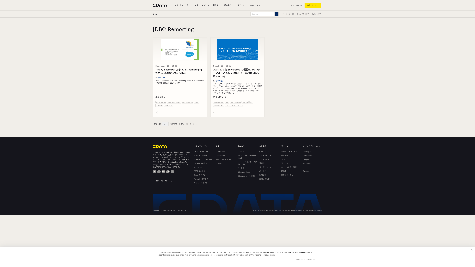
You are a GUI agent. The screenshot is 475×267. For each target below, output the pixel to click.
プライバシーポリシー (168, 210)
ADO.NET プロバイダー (203, 159)
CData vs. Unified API (246, 176)
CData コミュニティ (289, 151)
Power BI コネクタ (201, 179)
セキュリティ (182, 210)
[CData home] (162, 5)
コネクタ (241, 151)
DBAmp (219, 163)
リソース (284, 163)
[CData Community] (172, 171)
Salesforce (168, 105)
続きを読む (160, 97)
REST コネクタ (199, 171)
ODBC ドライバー (201, 151)
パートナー (242, 168)
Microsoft (307, 163)
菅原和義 (161, 78)
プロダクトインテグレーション (247, 156)
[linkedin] (154, 171)
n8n (304, 167)
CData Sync (220, 151)
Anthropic (307, 151)
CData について (265, 151)
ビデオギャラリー (288, 175)
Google (306, 159)
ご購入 (291, 5)
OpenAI (306, 171)
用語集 (283, 171)
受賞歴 (261, 163)
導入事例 (284, 155)
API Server (198, 167)
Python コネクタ (200, 163)
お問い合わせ (312, 5)
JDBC (227, 102)
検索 (297, 5)
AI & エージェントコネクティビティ (247, 163)
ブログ (283, 159)
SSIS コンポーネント (224, 159)
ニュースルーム (265, 159)
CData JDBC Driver (174, 102)
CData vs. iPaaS (244, 172)
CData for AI (255, 5)
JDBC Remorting (187, 102)
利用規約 (156, 210)
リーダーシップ (265, 167)
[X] (159, 171)
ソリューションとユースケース (234, 105)
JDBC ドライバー (201, 155)
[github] (168, 171)
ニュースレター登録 (289, 167)
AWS (251, 102)
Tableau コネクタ (201, 183)
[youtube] (163, 171)
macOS (196, 102)
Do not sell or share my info (305, 260)
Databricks (307, 155)
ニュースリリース (266, 155)
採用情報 (262, 175)
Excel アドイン (200, 175)
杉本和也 (219, 81)
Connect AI (220, 155)
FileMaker (159, 105)
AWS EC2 (245, 102)
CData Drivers (161, 102)
